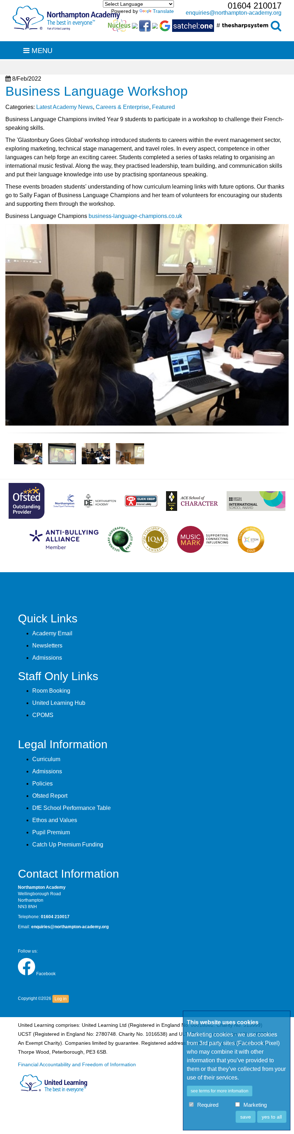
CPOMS (42, 715)
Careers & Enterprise (122, 107)
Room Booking (51, 691)
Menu (40, 50)
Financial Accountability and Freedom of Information (77, 1064)
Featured (163, 107)
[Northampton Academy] (66, 16)
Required (207, 1105)
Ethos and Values (54, 820)
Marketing (255, 1105)
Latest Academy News (64, 107)
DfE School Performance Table (71, 808)
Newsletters (47, 645)
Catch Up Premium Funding (67, 844)
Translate (163, 11)
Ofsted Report (49, 796)
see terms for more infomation (219, 1090)
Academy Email (52, 633)
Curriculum (46, 759)
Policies (42, 783)
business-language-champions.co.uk (135, 216)
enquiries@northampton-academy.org (233, 13)
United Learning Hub (58, 703)
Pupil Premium (51, 832)
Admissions (47, 658)
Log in (60, 998)
